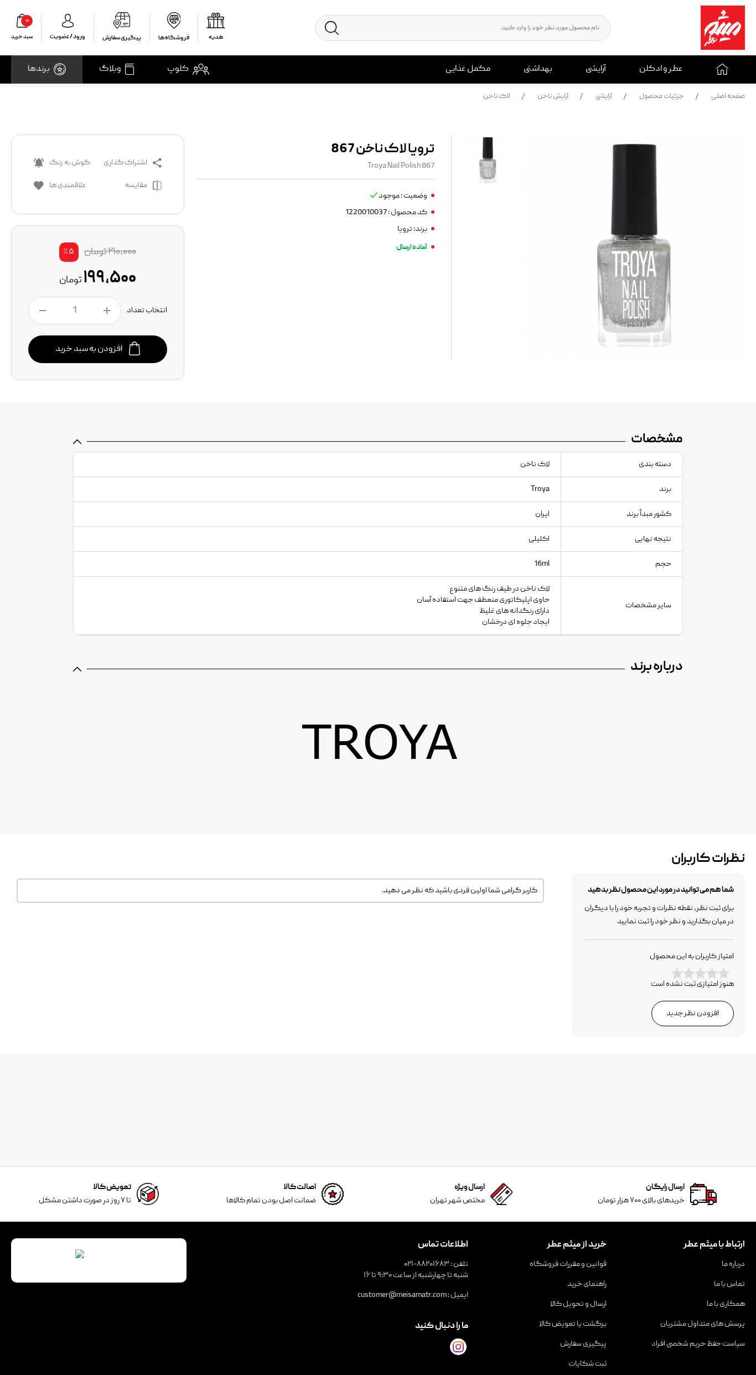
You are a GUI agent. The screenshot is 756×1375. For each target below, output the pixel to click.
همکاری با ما (726, 1304)
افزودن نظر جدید (692, 1013)
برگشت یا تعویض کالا (573, 1324)
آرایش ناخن (552, 96)
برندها (39, 69)
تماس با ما (729, 1284)
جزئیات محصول (661, 96)
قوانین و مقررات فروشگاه (568, 1264)
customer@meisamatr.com (402, 1295)
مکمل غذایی (468, 69)
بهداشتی (538, 69)
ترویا (404, 229)
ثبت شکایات (587, 1363)
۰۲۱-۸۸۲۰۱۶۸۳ (426, 1264)
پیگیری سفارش (583, 1344)
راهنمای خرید (587, 1284)
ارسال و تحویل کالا (578, 1304)
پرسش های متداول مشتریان (702, 1324)
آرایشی (596, 69)
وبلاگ (110, 69)
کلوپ (178, 69)
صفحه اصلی (728, 96)
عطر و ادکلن (661, 69)
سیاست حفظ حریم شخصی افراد (698, 1344)
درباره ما (733, 1264)
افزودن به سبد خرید (89, 349)
